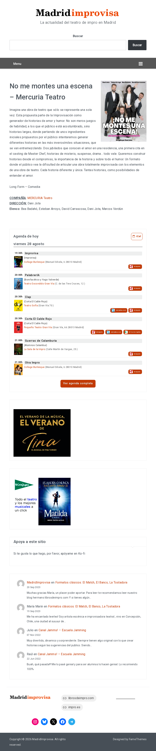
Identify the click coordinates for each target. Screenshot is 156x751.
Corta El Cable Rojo (38, 319)
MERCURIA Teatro (39, 198)
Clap (28, 297)
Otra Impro (32, 362)
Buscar (78, 36)
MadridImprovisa (38, 582)
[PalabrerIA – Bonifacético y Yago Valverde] (18, 283)
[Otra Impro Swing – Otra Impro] (18, 369)
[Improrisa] (18, 262)
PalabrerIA (32, 275)
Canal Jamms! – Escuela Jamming (62, 630)
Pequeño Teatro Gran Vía (38, 327)
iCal (138, 236)
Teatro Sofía (31, 305)
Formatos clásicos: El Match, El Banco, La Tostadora (91, 582)
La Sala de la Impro (34, 349)
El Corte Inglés (135, 332)
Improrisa (31, 253)
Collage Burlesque (34, 262)
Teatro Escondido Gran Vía (39, 283)
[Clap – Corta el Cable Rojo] (18, 305)
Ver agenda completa (78, 383)
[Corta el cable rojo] (18, 327)
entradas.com (121, 310)
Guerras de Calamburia (41, 340)
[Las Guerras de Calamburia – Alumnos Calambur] (18, 349)
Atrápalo (137, 266)
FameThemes (137, 739)
